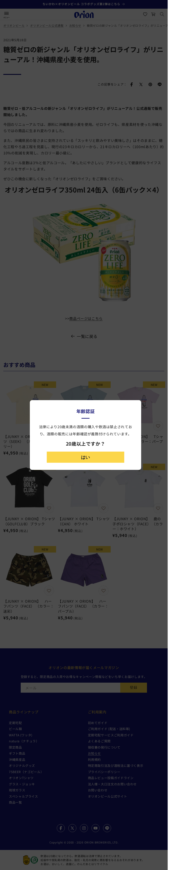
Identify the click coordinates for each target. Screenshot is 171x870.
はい (85, 457)
